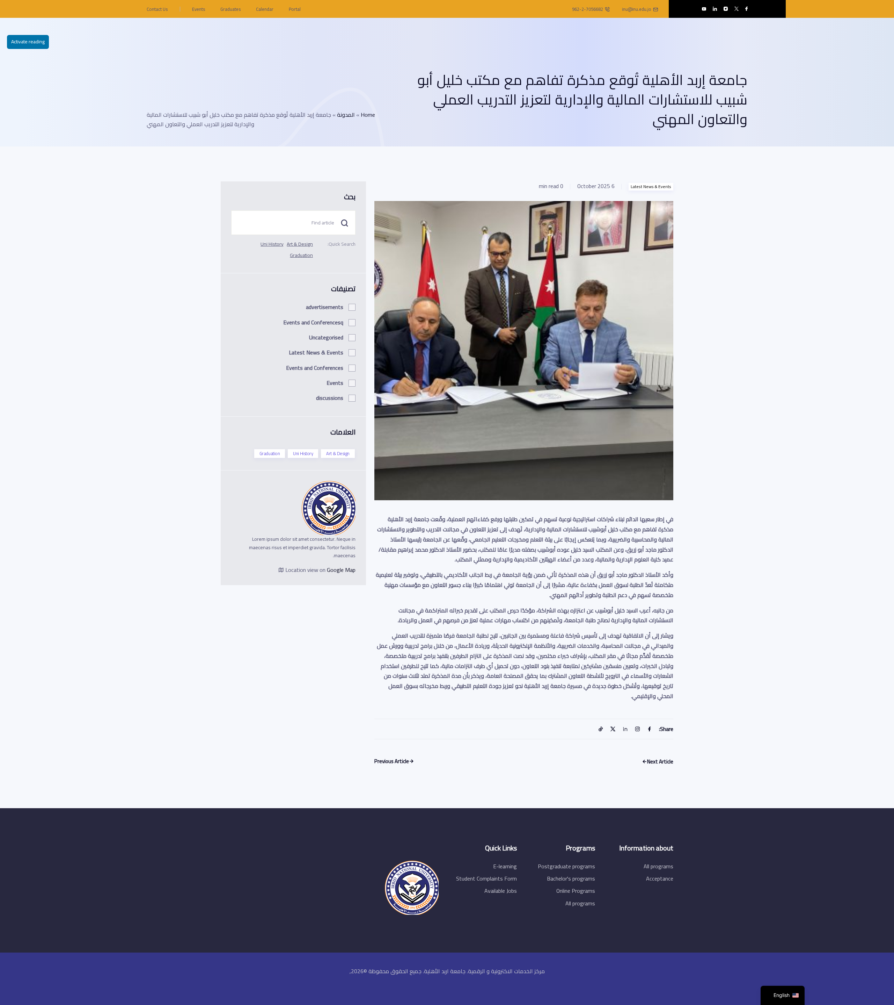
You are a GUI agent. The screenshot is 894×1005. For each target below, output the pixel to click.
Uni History (272, 244)
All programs (658, 866)
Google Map (341, 570)
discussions (329, 398)
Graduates (230, 9)
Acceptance (659, 878)
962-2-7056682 (587, 9)
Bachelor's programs (571, 878)
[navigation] (783, 995)
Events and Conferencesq (313, 322)
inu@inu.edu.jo (636, 9)
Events (198, 9)
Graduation (301, 255)
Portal (295, 9)
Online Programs (575, 890)
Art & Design (300, 244)
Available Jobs (500, 890)
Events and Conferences (314, 367)
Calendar (264, 9)
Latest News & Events (651, 187)
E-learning (505, 866)
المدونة (346, 114)
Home (368, 114)
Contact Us (157, 9)
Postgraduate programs (566, 866)
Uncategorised (326, 337)
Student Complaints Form (486, 878)
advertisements (324, 307)
